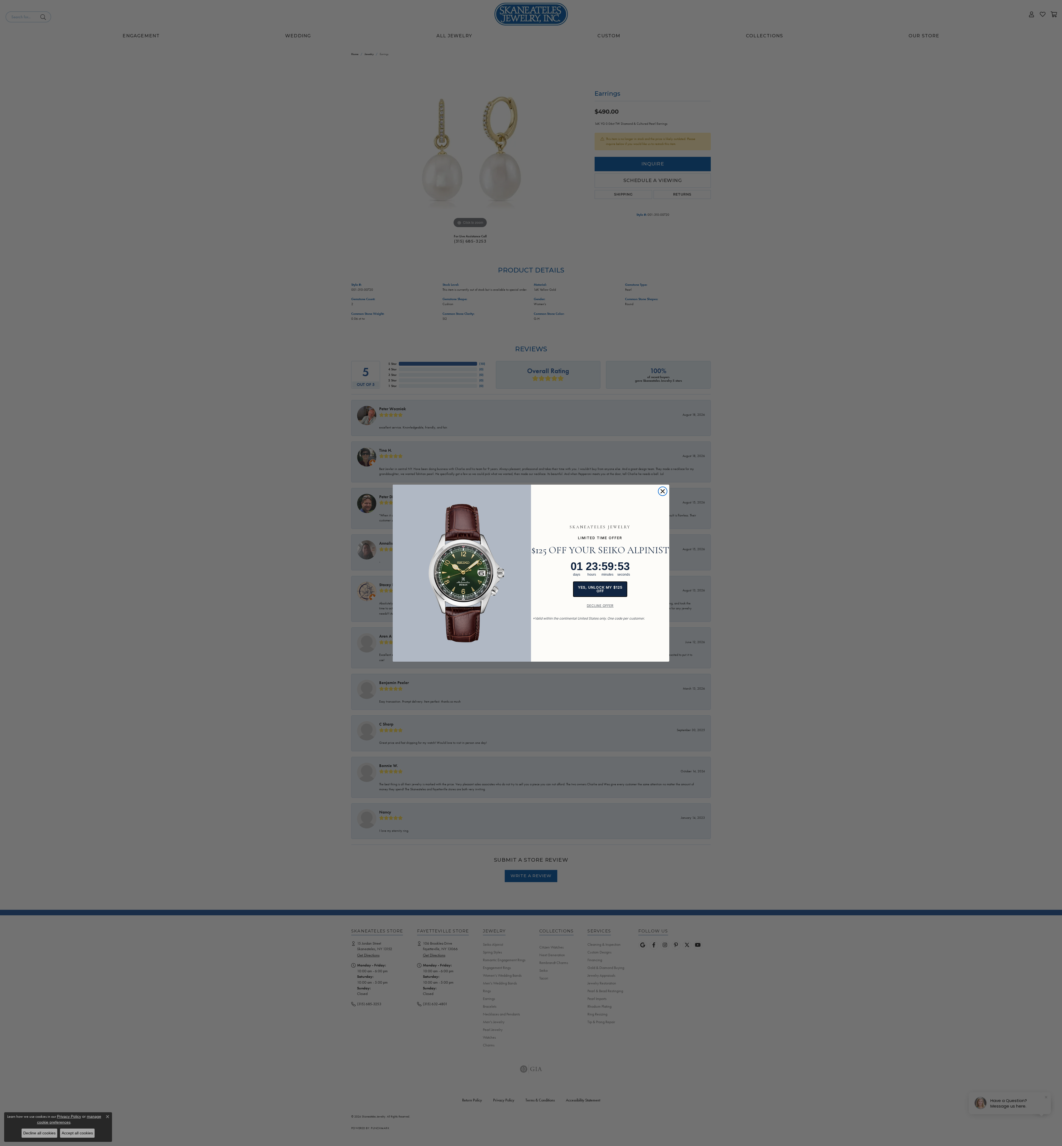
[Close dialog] (662, 491)
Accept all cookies (77, 1133)
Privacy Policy (69, 1116)
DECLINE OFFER (600, 605)
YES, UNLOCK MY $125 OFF (600, 589)
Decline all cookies (39, 1133)
